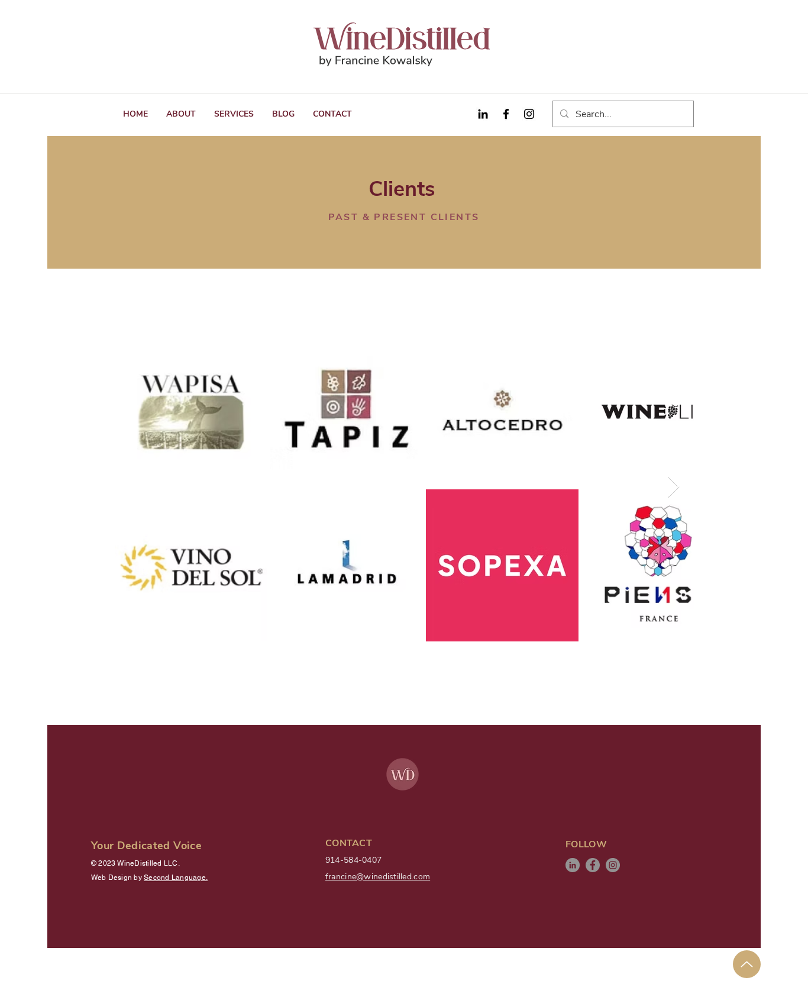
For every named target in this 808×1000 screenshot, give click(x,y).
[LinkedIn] (572, 865)
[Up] (747, 964)
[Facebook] (506, 114)
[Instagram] (529, 114)
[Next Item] (673, 487)
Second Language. (176, 877)
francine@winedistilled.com (377, 876)
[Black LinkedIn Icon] (483, 114)
